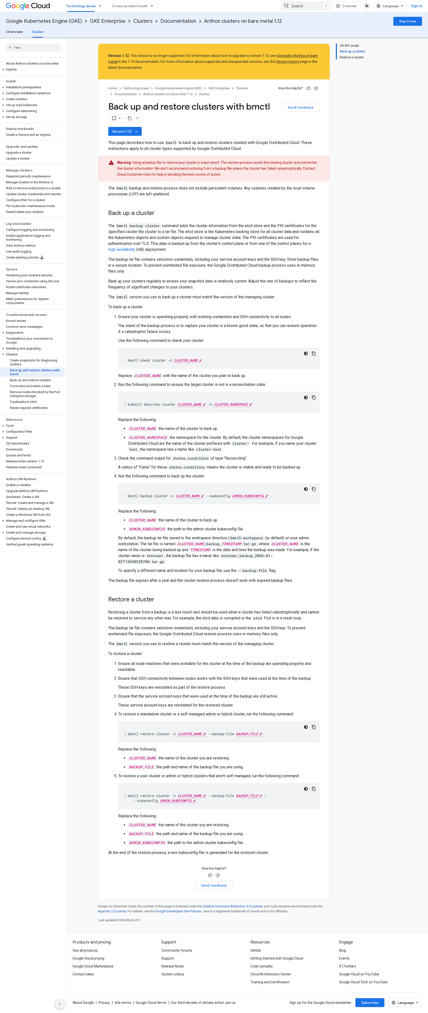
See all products (85, 950)
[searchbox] (33, 47)
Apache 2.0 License (112, 911)
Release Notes (172, 966)
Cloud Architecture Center (270, 974)
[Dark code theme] (306, 353)
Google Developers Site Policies (178, 911)
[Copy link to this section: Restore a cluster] (159, 600)
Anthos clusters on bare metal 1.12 (243, 21)
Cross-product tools (129, 6)
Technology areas (81, 6)
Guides (37, 31)
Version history (287, 62)
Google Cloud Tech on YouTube (363, 982)
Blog (342, 950)
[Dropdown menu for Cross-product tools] (153, 6)
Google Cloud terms (151, 1003)
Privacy (104, 1003)
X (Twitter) (347, 966)
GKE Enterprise (107, 21)
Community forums (176, 950)
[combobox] (306, 5)
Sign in (416, 6)
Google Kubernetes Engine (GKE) (44, 21)
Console (349, 6)
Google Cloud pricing (88, 958)
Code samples (261, 966)
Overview (14, 31)
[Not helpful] (316, 88)
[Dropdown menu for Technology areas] (102, 6)
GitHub (255, 950)
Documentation (178, 21)
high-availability (121, 249)
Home (112, 88)
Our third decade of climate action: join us (203, 1003)
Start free (407, 21)
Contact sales (83, 974)
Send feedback (301, 107)
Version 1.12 (125, 131)
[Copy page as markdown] (129, 118)
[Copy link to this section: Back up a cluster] (159, 213)
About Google (83, 1003)
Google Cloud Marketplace (93, 966)
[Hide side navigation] (60, 1004)
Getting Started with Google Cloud (276, 958)
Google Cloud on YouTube (359, 974)
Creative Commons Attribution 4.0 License (232, 906)
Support (167, 958)
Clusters (143, 21)
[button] (32, 69)
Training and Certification (270, 982)
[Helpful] (308, 88)
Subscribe (369, 1002)
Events (344, 958)
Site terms (123, 1003)
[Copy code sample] (314, 353)
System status (172, 974)
